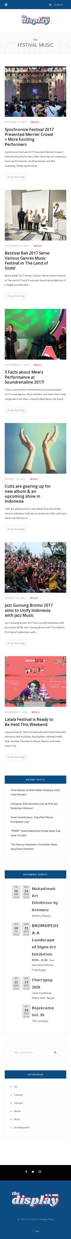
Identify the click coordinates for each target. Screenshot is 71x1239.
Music (35, 122)
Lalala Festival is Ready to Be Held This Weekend (29, 722)
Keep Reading (16, 176)
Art (15, 1086)
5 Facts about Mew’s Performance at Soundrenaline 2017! (24, 377)
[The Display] (35, 20)
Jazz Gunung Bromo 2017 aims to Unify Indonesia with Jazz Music (29, 610)
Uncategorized (21, 1127)
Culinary (18, 1094)
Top (36, 1231)
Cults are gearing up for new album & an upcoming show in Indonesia (28, 494)
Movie (17, 1111)
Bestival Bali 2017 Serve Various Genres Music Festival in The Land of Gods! (27, 260)
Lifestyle (18, 1103)
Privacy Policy (47, 1219)
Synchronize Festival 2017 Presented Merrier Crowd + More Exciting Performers (29, 137)
